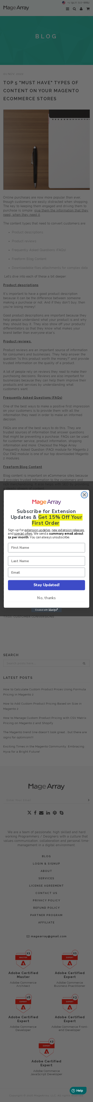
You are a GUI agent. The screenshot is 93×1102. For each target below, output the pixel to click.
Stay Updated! (46, 584)
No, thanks (46, 597)
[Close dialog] (84, 494)
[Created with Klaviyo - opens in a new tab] (46, 610)
